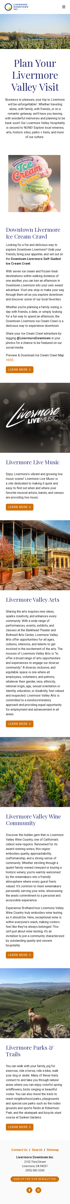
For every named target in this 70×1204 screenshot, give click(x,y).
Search (37, 1150)
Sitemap (53, 1150)
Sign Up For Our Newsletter (35, 1179)
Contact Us (19, 1150)
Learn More (18, 369)
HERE (9, 360)
